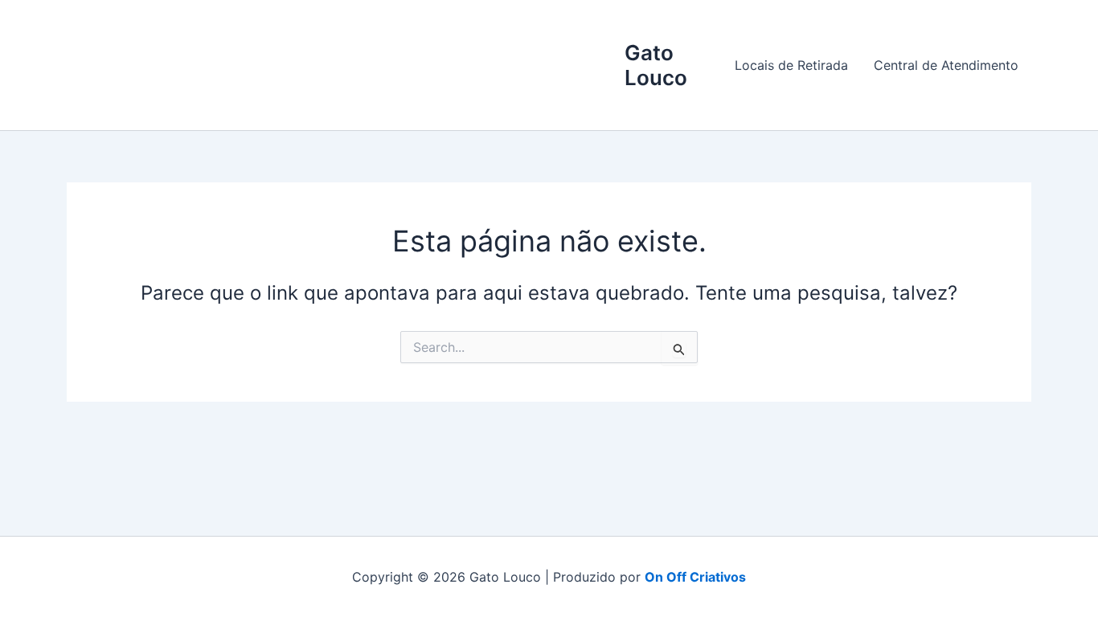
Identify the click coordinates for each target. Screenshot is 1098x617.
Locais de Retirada (791, 65)
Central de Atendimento (946, 65)
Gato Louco (656, 65)
